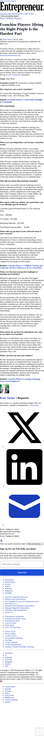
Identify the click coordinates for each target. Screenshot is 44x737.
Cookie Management (13, 645)
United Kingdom (11, 700)
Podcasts (8, 589)
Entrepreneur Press (12, 621)
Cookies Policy (11, 636)
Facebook (8, 653)
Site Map (8, 640)
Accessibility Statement (14, 638)
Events (7, 584)
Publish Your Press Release (15, 599)
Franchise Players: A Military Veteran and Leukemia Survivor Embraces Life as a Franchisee (21, 267)
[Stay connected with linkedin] (24, 467)
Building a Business (14, 18)
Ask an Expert (10, 623)
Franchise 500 (17, 14)
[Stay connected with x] (24, 428)
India (7, 693)
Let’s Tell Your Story (13, 627)
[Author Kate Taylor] (4, 393)
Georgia (8, 691)
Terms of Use (10, 631)
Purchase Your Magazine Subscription (19, 606)
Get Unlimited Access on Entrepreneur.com (21, 601)
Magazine (8, 591)
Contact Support (11, 642)
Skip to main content (8, 1)
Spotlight (8, 593)
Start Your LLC (11, 604)
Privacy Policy (10, 634)
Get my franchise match (9, 16)
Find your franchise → (35, 544)
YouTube (8, 660)
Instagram (8, 662)
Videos (7, 586)
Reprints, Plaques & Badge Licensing (19, 647)
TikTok (8, 664)
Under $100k (28, 14)
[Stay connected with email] (24, 506)
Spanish (8, 689)
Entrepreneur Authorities (14, 616)
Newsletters (9, 580)
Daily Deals (9, 625)
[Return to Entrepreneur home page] (22, 12)
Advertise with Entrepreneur (16, 610)
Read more (35, 405)
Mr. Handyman (15, 75)
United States (10, 687)
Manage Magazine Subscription (17, 608)
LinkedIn (8, 657)
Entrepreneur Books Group (15, 619)
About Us (8, 612)
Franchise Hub (6, 14)
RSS (6, 666)
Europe (8, 702)
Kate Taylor (7, 39)
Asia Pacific (9, 695)
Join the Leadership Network (16, 597)
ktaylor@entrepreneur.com (10, 55)
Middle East (9, 698)
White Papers (10, 582)
